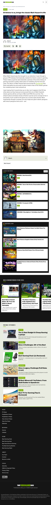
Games (4, 430)
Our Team (4, 454)
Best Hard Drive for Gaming (9, 443)
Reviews (4, 427)
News (4, 6)
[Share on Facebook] (16, 46)
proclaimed (39, 83)
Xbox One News (6, 421)
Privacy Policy (5, 470)
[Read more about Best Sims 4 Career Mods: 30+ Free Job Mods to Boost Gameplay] (10, 291)
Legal (4, 463)
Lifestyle (4, 432)
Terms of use (5, 472)
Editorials (4, 296)
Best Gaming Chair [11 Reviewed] (31, 356)
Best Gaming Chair (7, 439)
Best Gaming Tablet (7, 448)
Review (44, 296)
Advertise (4, 466)
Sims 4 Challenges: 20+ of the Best (32, 345)
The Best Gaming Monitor (8, 445)
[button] (43, 2)
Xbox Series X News (7, 419)
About (4, 452)
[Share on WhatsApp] (20, 46)
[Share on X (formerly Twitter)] (13, 46)
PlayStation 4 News (7, 416)
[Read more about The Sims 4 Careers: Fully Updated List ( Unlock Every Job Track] (31, 291)
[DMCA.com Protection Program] (4, 478)
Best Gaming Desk (7, 441)
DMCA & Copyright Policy (8, 468)
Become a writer (6, 459)
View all (45, 171)
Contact (4, 457)
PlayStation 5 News (7, 414)
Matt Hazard (7, 163)
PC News (4, 412)
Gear (3, 436)
